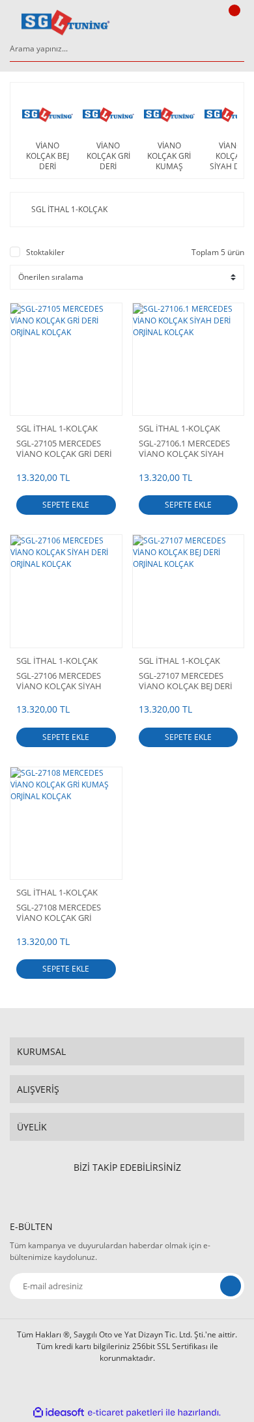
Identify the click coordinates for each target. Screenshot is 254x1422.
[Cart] (232, 22)
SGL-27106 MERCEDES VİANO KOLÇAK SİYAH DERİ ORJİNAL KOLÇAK (59, 680)
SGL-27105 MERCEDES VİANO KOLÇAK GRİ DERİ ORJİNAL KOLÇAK (64, 448)
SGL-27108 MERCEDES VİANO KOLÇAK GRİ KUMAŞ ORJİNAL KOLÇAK (64, 912)
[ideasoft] (59, 1412)
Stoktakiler (45, 252)
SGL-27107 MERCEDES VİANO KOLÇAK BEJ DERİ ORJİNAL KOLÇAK (186, 680)
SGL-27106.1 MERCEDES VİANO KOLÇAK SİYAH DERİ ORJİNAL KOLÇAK (184, 448)
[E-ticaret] (125, 1413)
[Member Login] (199, 22)
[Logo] (65, 23)
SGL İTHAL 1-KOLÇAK (57, 428)
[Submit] (230, 1286)
